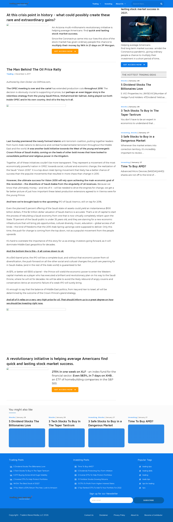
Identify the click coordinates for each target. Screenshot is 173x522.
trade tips (146, 479)
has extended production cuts (68, 88)
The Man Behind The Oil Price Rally (34, 69)
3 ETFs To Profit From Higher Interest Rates (96, 483)
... (165, 97)
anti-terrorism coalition (74, 141)
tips (143, 488)
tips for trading (148, 483)
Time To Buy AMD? (133, 166)
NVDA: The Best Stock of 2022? (27, 483)
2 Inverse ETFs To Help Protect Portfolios (30, 479)
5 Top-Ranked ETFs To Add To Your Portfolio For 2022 (99, 488)
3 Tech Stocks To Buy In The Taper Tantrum (31, 471)
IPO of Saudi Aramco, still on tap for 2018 (79, 201)
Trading (10, 74)
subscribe (148, 500)
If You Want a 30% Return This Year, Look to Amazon (35, 488)
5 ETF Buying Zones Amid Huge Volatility (30, 475)
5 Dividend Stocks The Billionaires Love (29, 466)
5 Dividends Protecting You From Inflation (95, 471)
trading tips (147, 466)
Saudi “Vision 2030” (21, 170)
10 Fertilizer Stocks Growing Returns (93, 479)
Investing (125, 133)
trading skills (147, 471)
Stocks (124, 81)
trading (145, 475)
